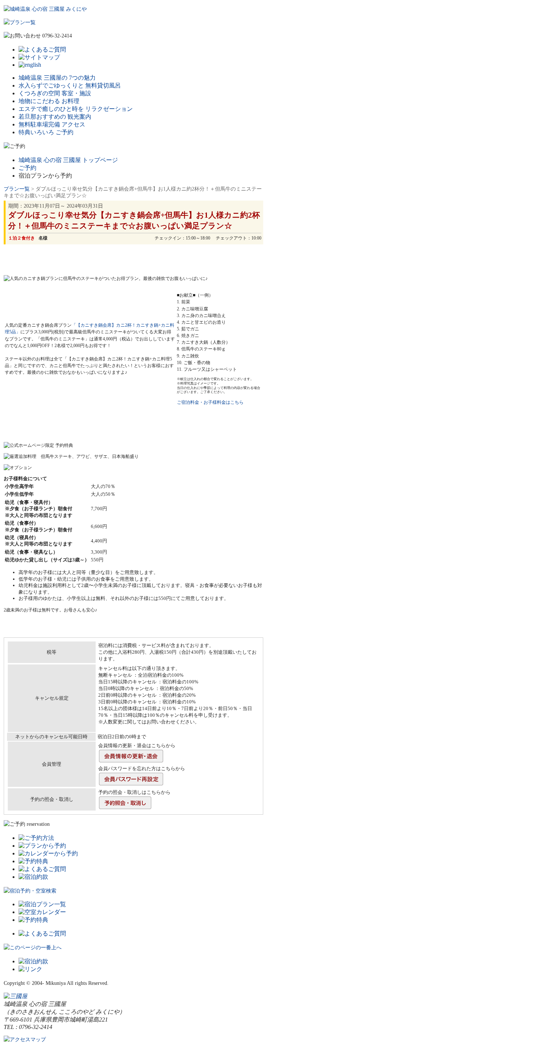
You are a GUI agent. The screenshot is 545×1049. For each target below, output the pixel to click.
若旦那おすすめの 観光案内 (55, 116)
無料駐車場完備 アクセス (52, 124)
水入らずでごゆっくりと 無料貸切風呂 (70, 85)
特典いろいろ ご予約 (46, 132)
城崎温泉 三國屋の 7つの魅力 (57, 78)
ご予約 (27, 168)
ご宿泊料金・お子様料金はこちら (210, 402)
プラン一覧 (17, 189)
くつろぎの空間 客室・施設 (55, 93)
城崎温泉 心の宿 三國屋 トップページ (68, 160)
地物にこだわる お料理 (49, 101)
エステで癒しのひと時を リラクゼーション (76, 109)
